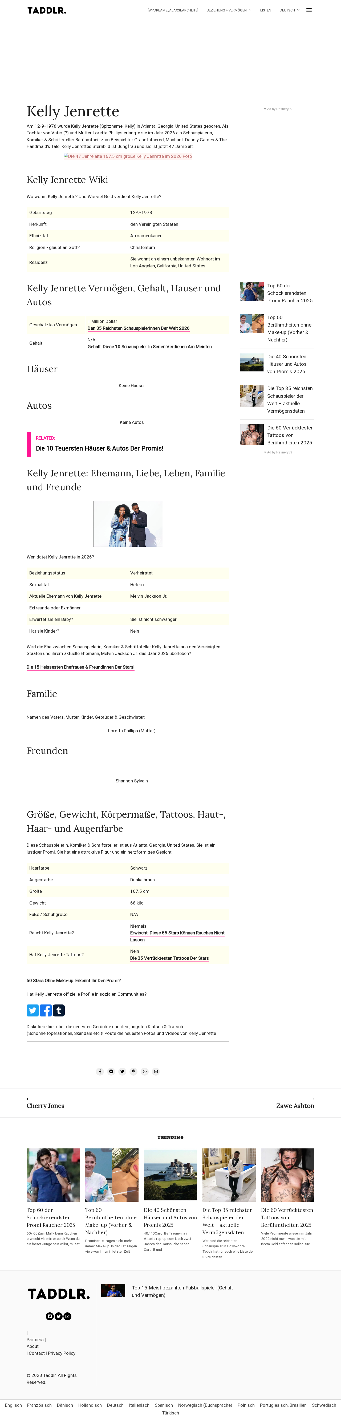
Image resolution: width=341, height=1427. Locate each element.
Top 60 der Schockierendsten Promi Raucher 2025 (290, 293)
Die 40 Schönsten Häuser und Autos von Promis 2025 (287, 364)
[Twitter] (59, 1316)
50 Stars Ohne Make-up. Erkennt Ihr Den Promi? (74, 980)
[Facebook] (50, 1316)
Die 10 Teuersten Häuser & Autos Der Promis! (99, 448)
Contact (37, 1353)
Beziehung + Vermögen (227, 10)
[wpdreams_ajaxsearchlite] (173, 10)
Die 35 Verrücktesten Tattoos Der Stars (169, 958)
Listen (265, 10)
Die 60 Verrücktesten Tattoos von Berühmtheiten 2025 (290, 435)
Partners (35, 1339)
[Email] (67, 1316)
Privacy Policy (61, 1353)
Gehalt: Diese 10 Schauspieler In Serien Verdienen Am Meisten (150, 346)
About (33, 1346)
